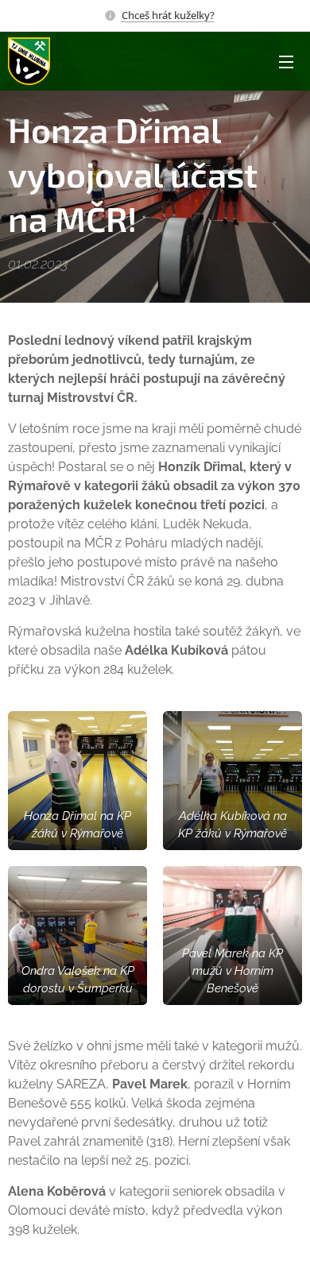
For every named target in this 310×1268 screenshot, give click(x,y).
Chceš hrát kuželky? (168, 15)
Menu (286, 61)
